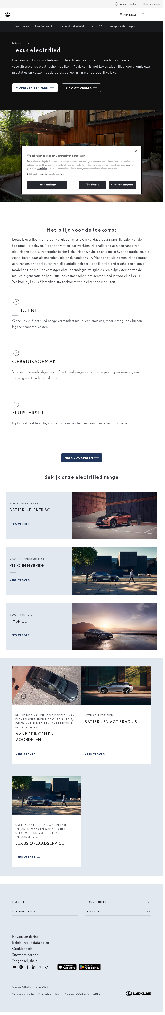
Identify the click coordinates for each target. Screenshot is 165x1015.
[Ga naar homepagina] (8, 14)
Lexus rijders (96, 901)
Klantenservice (151, 3)
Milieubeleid (44, 993)
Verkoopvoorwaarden (23, 993)
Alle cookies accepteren (122, 184)
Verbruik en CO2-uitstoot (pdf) (81, 994)
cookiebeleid (42, 168)
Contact (92, 911)
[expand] (156, 14)
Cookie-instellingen (47, 184)
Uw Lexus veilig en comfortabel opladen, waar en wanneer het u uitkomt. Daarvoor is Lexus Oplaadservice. (42, 830)
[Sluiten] (136, 150)
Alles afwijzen (92, 184)
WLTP (58, 993)
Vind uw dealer (128, 3)
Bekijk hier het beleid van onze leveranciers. (45, 173)
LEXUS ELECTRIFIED (99, 715)
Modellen (20, 901)
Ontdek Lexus (23, 911)
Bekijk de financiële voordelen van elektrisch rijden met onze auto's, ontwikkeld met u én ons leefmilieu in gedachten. (45, 721)
